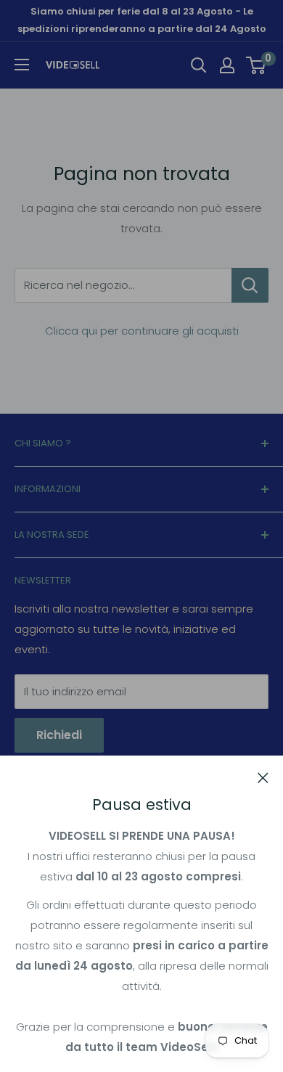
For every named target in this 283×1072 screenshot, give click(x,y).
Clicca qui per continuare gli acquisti (142, 330)
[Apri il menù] (22, 64)
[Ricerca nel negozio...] (249, 285)
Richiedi (59, 735)
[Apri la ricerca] (199, 65)
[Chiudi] (263, 777)
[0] (256, 65)
